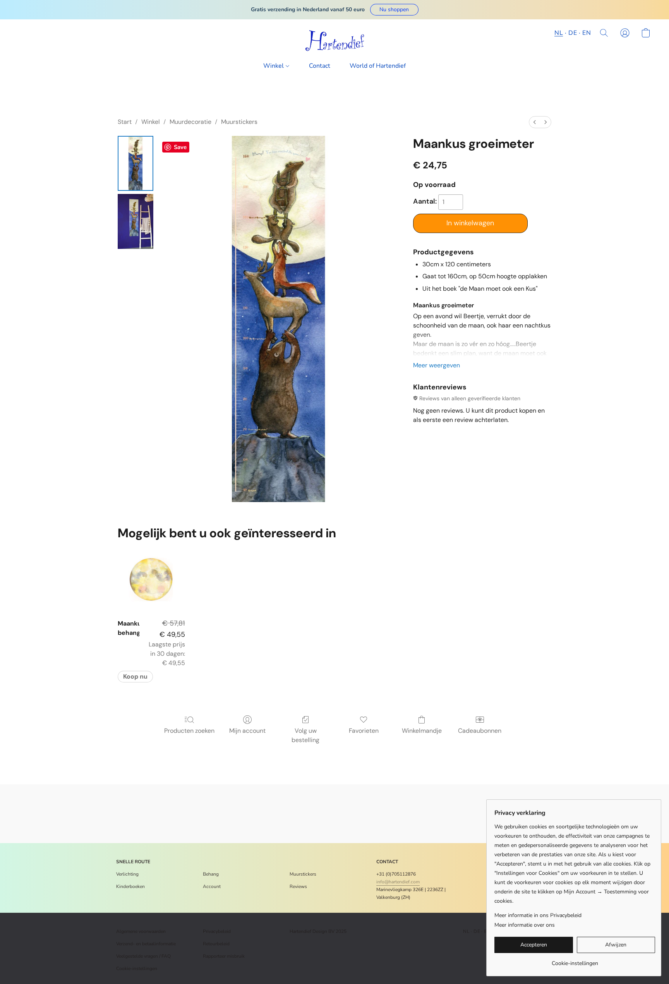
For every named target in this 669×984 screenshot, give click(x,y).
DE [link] (476, 931)
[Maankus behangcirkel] (151, 579)
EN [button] (586, 33)
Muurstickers (239, 122)
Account (212, 886)
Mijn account (247, 731)
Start (125, 122)
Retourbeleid (216, 944)
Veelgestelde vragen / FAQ (143, 956)
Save (180, 147)
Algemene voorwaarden (141, 931)
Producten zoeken (189, 731)
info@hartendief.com (398, 882)
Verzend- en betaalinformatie (146, 944)
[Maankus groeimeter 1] (135, 221)
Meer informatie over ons (524, 925)
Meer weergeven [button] (436, 365)
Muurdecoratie (190, 122)
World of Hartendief (378, 66)
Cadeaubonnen (479, 731)
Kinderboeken (130, 886)
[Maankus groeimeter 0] (135, 163)
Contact (319, 66)
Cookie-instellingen (136, 968)
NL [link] (466, 931)
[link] (574, 960)
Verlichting (127, 874)
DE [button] (572, 33)
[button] (394, 9)
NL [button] (558, 33)
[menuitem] (534, 122)
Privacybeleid (217, 931)
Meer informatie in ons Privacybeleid (538, 915)
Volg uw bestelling (305, 735)
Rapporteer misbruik (224, 956)
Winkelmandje (422, 731)
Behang (211, 874)
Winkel (274, 66)
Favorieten (364, 731)
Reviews (298, 886)
